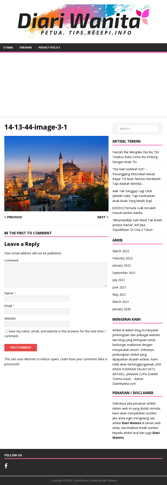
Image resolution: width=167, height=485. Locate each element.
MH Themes (109, 480)
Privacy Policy (49, 47)
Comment (11, 260)
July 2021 (118, 280)
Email (8, 306)
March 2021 (120, 302)
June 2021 (119, 287)
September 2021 (124, 273)
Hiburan (26, 47)
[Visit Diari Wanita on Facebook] (6, 467)
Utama (8, 47)
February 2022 (122, 258)
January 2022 (121, 265)
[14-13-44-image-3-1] (56, 209)
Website (10, 318)
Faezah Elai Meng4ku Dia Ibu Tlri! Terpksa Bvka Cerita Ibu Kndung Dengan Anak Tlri (135, 157)
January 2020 (121, 309)
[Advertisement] (83, 85)
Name (9, 293)
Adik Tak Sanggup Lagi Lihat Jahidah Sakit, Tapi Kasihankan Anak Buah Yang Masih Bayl (133, 196)
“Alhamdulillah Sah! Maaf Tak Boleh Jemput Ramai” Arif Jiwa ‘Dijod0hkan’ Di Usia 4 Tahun (137, 225)
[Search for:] (137, 128)
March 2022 (120, 251)
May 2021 (119, 294)
